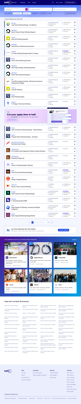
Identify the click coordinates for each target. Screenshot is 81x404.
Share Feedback (53, 375)
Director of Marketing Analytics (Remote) (22, 165)
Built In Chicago (70, 379)
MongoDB (62, 257)
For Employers (70, 2)
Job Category (17, 13)
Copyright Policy (32, 398)
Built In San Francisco (72, 389)
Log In (61, 2)
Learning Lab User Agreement (10, 398)
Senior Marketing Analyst (17, 97)
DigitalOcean (38, 257)
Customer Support (54, 372)
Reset (49, 13)
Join (57, 2)
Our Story (23, 372)
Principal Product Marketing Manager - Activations (24, 137)
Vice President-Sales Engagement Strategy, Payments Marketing (28, 151)
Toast (11, 285)
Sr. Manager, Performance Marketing (21, 104)
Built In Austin (70, 372)
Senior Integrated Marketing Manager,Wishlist (23, 216)
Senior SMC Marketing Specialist (19, 39)
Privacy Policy (40, 398)
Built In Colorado (70, 382)
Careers (23, 375)
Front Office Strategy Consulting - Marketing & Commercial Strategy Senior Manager (26, 82)
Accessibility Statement (22, 398)
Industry (35, 13)
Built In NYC (69, 386)
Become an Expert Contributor (40, 375)
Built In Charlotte (71, 377)
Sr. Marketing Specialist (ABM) (19, 201)
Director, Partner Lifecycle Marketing (21, 186)
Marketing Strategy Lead (17, 158)
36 (48, 222)
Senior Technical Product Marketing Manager (23, 194)
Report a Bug (53, 377)
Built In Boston (70, 375)
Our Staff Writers (25, 377)
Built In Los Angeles (71, 384)
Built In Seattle (70, 391)
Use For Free (12, 119)
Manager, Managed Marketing (19, 179)
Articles (34, 2)
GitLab (36, 285)
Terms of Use (47, 398)
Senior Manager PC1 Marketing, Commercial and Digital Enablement (25, 208)
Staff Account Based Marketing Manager (21, 172)
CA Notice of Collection (72, 398)
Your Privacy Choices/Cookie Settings (59, 398)
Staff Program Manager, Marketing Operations (23, 67)
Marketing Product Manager (18, 144)
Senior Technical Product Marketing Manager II (23, 32)
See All (74, 239)
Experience (27, 13)
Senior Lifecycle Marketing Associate (21, 60)
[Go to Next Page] (52, 222)
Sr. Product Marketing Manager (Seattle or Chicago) (24, 53)
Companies (22, 2)
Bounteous (13, 257)
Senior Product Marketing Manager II (20, 75)
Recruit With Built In (37, 372)
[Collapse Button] (75, 25)
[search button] (53, 2)
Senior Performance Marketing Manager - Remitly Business (26, 130)
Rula (60, 285)
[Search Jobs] (26, 9)
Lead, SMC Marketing (16, 90)
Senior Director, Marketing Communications (22, 46)
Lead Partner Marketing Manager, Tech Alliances (24, 25)
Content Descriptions (26, 379)
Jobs (29, 2)
